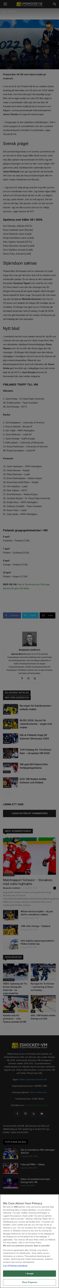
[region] (29, 1241)
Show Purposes (29, 1282)
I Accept (29, 1273)
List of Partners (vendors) (15, 1266)
